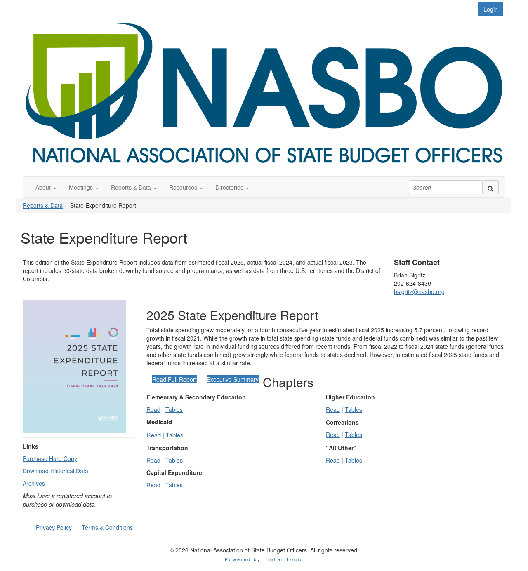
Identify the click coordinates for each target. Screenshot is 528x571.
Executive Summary (233, 379)
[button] (46, 187)
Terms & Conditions (107, 527)
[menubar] (84, 527)
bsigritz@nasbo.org (419, 291)
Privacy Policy (54, 527)
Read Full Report (174, 379)
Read (153, 409)
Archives (34, 483)
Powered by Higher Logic (264, 559)
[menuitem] (54, 527)
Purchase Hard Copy (50, 458)
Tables (174, 409)
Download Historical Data (55, 471)
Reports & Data (43, 205)
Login (490, 9)
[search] (490, 187)
